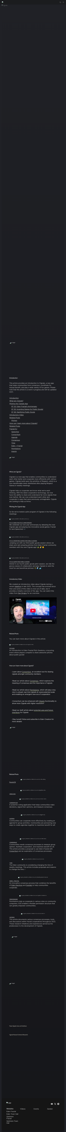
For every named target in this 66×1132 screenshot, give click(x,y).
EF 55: (11, 541)
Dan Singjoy (22, 593)
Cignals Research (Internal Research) (22, 1032)
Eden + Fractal (14, 881)
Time (10, 863)
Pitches (11, 648)
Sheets (42, 701)
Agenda (11, 818)
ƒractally (29, 885)
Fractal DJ (12, 782)
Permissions (34, 690)
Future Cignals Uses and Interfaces (21, 1023)
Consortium (26, 672)
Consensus (34, 681)
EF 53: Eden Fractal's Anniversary (20, 522)
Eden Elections (16, 885)
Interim (11, 917)
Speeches (12, 794)
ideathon (18, 586)
